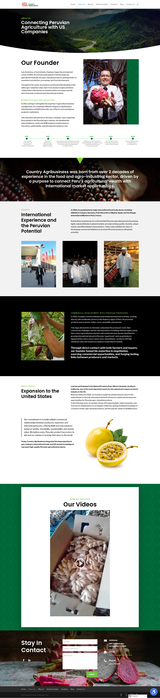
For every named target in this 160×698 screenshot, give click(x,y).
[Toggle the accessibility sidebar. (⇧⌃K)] (153, 691)
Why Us (90, 4)
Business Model (102, 4)
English (135, 696)
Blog (121, 4)
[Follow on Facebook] (23, 660)
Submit (92, 674)
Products (114, 4)
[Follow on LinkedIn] (29, 660)
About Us (81, 4)
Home (73, 4)
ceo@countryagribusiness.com (120, 655)
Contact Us (130, 4)
